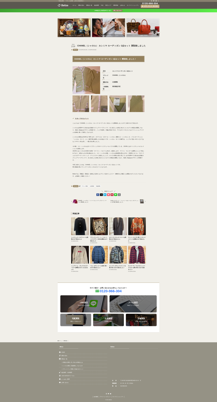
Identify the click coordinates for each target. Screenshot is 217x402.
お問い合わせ (64, 382)
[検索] (158, 1)
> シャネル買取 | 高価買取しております (72, 365)
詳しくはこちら (117, 10)
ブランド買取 (85, 186)
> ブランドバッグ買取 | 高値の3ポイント (72, 369)
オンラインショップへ (118, 396)
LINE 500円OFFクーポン (68, 375)
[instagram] (152, 1)
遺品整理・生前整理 (66, 372)
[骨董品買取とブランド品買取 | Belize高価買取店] (63, 5)
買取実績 (75, 49)
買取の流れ (64, 355)
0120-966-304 (111, 291)
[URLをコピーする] (119, 194)
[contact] (156, 1)
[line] (154, 1)
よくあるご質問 (65, 379)
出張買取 (92, 186)
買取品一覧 (64, 359)
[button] (97, 194)
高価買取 (98, 186)
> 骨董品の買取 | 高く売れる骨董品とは (72, 362)
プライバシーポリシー (105, 396)
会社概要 (96, 396)
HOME (63, 352)
